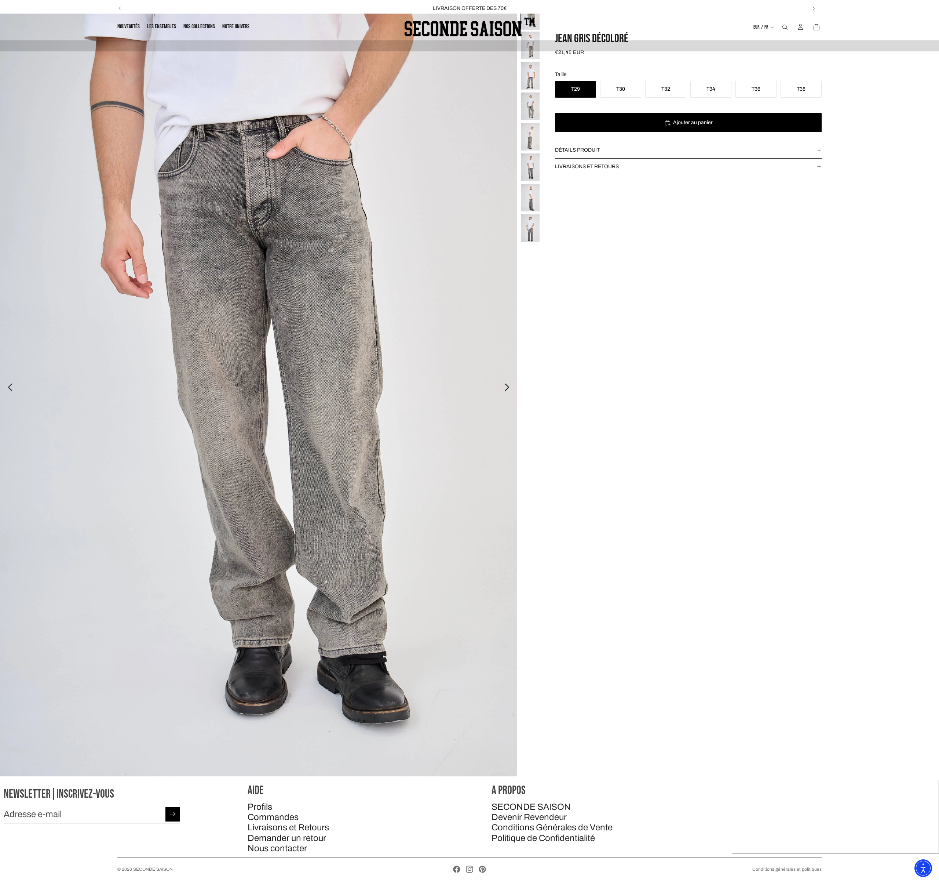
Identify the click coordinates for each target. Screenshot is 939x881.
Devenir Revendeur (529, 817)
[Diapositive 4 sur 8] (530, 106)
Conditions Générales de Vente (552, 828)
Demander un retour (287, 838)
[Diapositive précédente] (120, 8)
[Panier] (816, 27)
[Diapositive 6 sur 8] (530, 167)
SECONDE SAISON (531, 807)
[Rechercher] (785, 27)
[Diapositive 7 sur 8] (530, 197)
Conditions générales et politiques (787, 869)
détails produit (577, 150)
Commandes (273, 817)
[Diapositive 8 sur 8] (530, 228)
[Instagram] (469, 869)
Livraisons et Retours (288, 828)
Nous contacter (277, 848)
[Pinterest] (482, 869)
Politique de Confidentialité (543, 838)
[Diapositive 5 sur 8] (530, 137)
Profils (260, 807)
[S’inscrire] (172, 814)
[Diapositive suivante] (813, 8)
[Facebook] (456, 869)
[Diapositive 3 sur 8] (530, 76)
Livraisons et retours (587, 166)
